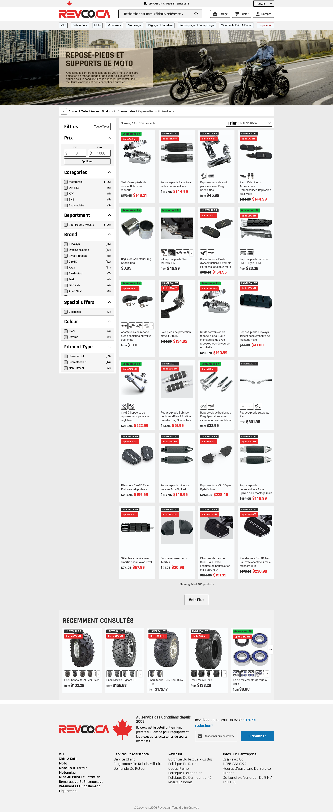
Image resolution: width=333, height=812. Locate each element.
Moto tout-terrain (73, 768)
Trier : (233, 123)
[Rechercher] (196, 13)
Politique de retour (183, 764)
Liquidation (265, 25)
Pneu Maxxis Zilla (201, 680)
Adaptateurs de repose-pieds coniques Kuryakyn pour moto (136, 335)
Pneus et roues (180, 782)
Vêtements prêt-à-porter (236, 25)
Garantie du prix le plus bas (190, 759)
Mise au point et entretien (79, 777)
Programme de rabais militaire (138, 764)
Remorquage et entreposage (197, 25)
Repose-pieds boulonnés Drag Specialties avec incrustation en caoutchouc (216, 416)
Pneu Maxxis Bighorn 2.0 (121, 680)
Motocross (114, 25)
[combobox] (157, 14)
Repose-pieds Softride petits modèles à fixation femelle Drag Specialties (176, 416)
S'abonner (257, 736)
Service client (124, 759)
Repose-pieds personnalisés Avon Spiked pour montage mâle (256, 489)
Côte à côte (80, 25)
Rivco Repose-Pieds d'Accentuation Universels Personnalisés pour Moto (215, 263)
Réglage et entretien (160, 25)
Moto (97, 25)
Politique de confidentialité (189, 777)
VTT (63, 25)
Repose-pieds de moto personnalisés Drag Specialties (214, 186)
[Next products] (270, 649)
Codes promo (178, 768)
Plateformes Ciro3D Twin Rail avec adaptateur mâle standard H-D (255, 562)
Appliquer (87, 161)
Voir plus (196, 599)
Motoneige (134, 25)
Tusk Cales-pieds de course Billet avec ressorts (133, 186)
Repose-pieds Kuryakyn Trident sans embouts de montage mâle (255, 335)
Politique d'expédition (185, 773)
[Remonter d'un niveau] (64, 111)
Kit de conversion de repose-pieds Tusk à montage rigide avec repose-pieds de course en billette (215, 339)
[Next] (191, 252)
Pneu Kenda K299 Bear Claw (81, 680)
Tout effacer (101, 126)
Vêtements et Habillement (79, 786)
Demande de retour (130, 768)
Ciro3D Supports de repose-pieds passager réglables (135, 416)
